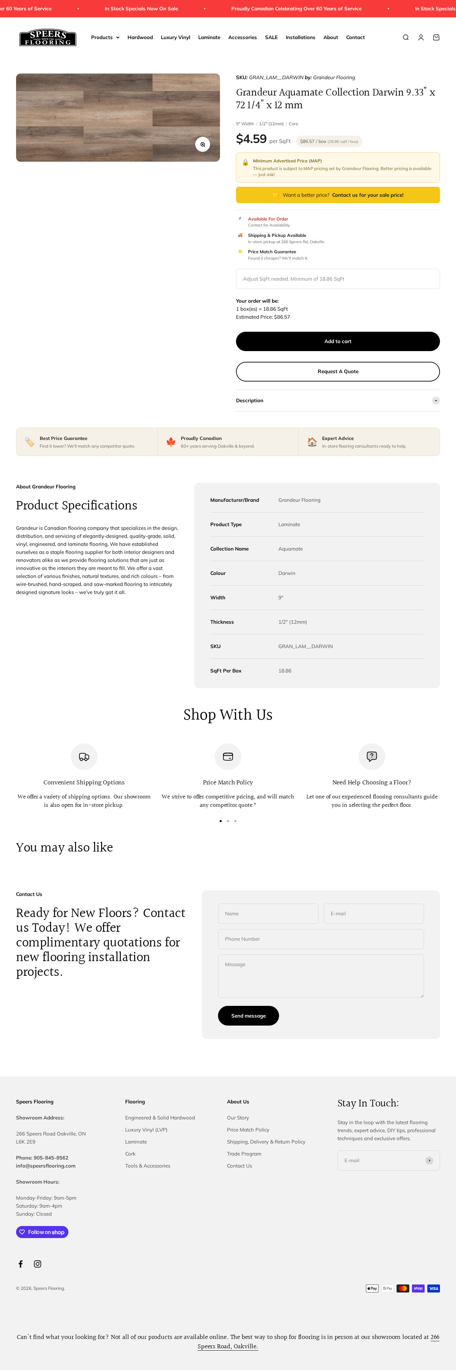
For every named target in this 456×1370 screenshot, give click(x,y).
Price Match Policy (248, 1129)
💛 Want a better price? (338, 195)
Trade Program (244, 1154)
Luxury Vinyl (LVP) (146, 1129)
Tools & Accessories (147, 1166)
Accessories (242, 37)
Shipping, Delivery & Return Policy (266, 1141)
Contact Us (239, 1166)
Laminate (209, 37)
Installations (300, 37)
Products (102, 37)
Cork (130, 1154)
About (330, 37)
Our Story (238, 1117)
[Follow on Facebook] (20, 1263)
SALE (271, 37)
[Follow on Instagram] (37, 1263)
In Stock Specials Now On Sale (132, 8)
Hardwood (140, 37)
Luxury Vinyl (175, 37)
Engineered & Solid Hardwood (160, 1117)
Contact (355, 37)
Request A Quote (338, 371)
